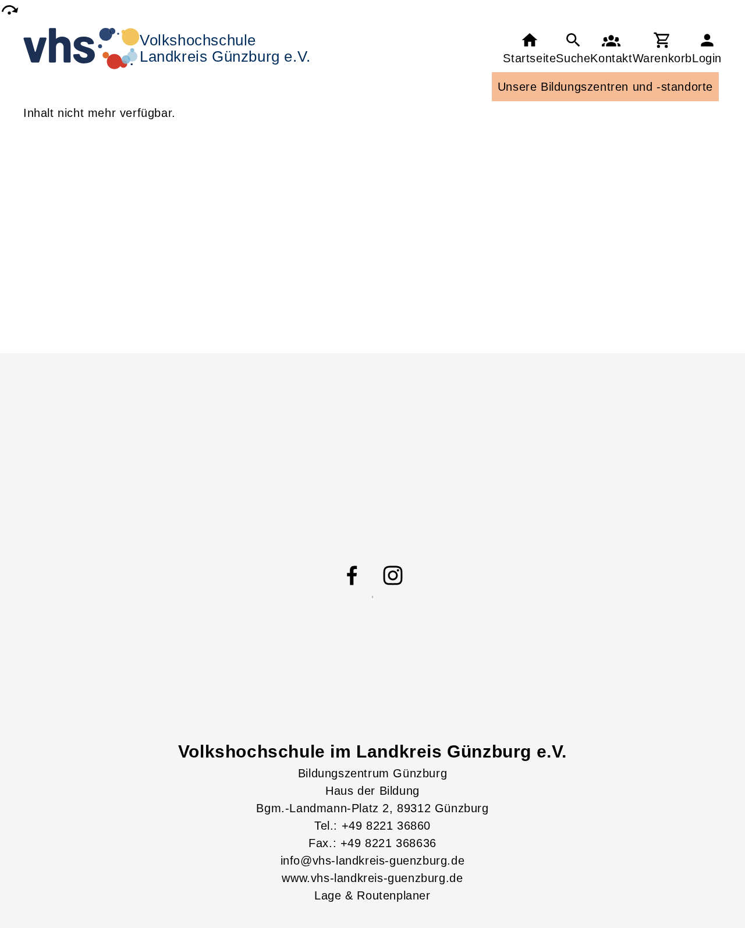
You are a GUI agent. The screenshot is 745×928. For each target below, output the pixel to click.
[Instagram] (392, 575)
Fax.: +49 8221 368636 (372, 843)
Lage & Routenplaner (372, 895)
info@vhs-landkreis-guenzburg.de (373, 860)
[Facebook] (352, 575)
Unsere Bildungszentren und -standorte (605, 86)
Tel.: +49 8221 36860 (372, 825)
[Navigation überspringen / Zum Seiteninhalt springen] (9, 9)
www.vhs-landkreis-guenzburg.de (372, 878)
